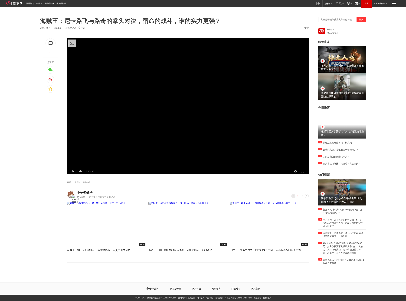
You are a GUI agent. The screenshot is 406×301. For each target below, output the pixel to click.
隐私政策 (219, 298)
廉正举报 (257, 298)
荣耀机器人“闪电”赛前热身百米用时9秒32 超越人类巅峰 (343, 261)
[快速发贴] (50, 43)
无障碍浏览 (49, 3)
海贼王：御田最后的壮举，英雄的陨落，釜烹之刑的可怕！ (100, 250)
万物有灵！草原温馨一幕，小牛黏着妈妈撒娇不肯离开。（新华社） (343, 235)
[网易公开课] (328, 3)
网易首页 (30, 3)
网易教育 (216, 288)
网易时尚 (235, 288)
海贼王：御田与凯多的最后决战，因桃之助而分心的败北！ (181, 250)
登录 (366, 3)
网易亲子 (255, 288)
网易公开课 (175, 288)
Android (334, 33)
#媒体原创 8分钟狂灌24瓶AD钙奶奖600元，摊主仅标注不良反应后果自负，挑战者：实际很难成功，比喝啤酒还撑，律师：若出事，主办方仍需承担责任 (343, 248)
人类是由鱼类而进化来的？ (336, 156)
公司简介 (182, 298)
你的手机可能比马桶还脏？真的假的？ (342, 163)
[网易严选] (339, 3)
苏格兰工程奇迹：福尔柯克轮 (337, 142)
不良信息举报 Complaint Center (238, 298)
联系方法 (191, 298)
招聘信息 (200, 298)
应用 (38, 3)
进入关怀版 (61, 3)
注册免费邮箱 (379, 3)
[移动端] (318, 3)
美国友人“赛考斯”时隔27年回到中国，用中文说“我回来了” (343, 211)
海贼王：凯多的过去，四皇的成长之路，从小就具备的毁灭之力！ (266, 250)
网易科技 (196, 288)
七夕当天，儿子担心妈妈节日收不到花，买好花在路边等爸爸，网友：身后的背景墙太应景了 (343, 222)
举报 (306, 27)
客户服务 (210, 298)
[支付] (349, 3)
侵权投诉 (267, 298)
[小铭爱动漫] (71, 194)
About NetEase (169, 298)
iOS (328, 33)
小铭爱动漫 (70, 27)
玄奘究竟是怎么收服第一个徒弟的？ (340, 149)
